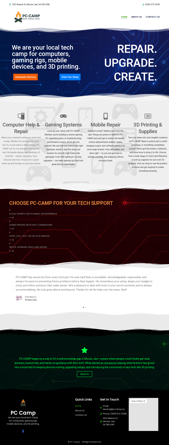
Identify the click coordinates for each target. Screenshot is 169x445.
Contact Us (153, 16)
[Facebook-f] (23, 431)
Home (124, 16)
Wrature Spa (31, 300)
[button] (12, 288)
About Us (136, 16)
